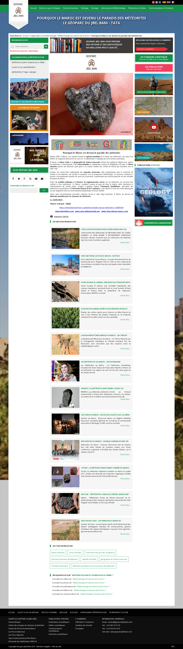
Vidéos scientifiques (57, 625)
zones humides (75, 552)
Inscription (79, 628)
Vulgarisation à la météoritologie (43, 35)
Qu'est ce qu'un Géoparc (49, 8)
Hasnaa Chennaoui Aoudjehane (64, 559)
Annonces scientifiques (58, 634)
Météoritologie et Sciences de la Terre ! (74, 35)
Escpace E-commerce (146, 49)
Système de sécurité (83, 625)
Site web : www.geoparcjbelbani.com (117, 631)
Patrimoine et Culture (137, 8)
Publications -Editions (59, 619)
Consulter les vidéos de (79, 579)
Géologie (85, 8)
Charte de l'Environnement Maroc (22, 628)
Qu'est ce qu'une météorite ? (24, 67)
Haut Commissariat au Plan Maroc (22, 638)
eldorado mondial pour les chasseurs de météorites (93, 566)
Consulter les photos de (79, 582)
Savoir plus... (125, 242)
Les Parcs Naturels (16, 635)
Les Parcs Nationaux (16, 631)
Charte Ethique (14, 622)
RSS (173, 646)
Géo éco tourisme (70, 8)
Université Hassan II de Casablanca (100, 552)
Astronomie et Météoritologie (113, 8)
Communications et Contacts (161, 8)
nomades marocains (59, 566)
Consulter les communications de (82, 594)
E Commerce (80, 619)
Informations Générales (113, 619)
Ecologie (94, 8)
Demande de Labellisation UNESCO (22, 641)
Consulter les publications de (81, 586)
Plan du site (56, 646)
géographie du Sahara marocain (114, 559)
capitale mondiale (89, 559)
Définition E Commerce (84, 622)
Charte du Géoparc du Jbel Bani (22, 619)
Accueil (34, 8)
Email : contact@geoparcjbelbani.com (117, 622)
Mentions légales (44, 646)
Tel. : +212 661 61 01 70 (111, 625)
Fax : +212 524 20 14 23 (111, 628)
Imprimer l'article (61, 216)
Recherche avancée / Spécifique (24, 51)
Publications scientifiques (59, 622)
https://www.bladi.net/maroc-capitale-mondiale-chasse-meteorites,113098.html (91, 207)
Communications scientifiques (55, 629)
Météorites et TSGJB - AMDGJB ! (24, 72)
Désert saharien (58, 552)
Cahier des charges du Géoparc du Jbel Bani (26, 625)
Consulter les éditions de (79, 590)
